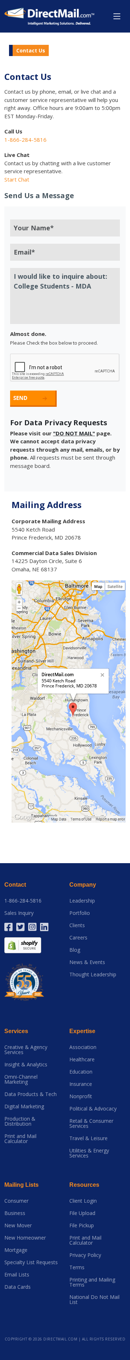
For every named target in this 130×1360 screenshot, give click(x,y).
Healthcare (82, 1059)
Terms (76, 1267)
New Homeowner (25, 1237)
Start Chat (16, 179)
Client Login (83, 1200)
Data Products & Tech (30, 1094)
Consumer (16, 1200)
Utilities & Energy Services (89, 1153)
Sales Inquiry (19, 913)
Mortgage (15, 1250)
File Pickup (81, 1225)
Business (14, 1213)
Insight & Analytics (25, 1064)
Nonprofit (80, 1096)
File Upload (82, 1213)
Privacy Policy (85, 1255)
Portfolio (79, 913)
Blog (74, 949)
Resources (84, 1185)
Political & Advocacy (93, 1108)
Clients (77, 925)
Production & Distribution (19, 1121)
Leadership (82, 900)
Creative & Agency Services (25, 1050)
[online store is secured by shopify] (22, 944)
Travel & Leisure (88, 1138)
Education (80, 1071)
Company (82, 885)
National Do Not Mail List (94, 1300)
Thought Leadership (92, 974)
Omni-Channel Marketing (21, 1079)
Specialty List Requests (31, 1262)
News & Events (87, 962)
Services (16, 1031)
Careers (78, 937)
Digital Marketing (24, 1106)
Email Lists (16, 1274)
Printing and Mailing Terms (92, 1282)
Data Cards (17, 1286)
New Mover (18, 1225)
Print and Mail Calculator (20, 1139)
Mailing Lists (21, 1185)
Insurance (80, 1084)
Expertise (82, 1031)
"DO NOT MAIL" (74, 433)
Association (82, 1047)
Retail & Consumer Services (91, 1123)
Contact (15, 885)
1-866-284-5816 (23, 900)
